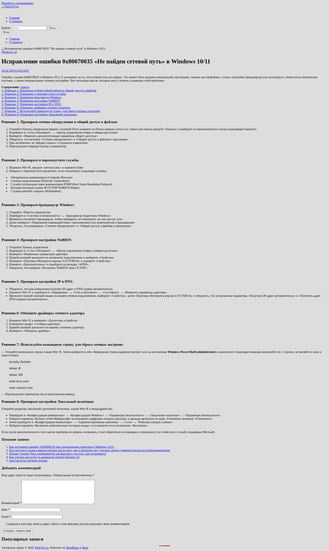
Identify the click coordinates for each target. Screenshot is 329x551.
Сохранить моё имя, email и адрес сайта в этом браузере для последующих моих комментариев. (68, 524)
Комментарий (12, 503)
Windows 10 (9, 52)
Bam (85, 547)
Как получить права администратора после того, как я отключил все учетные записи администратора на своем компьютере (89, 450)
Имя (5, 509)
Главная (14, 17)
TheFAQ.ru (41, 547)
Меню (6, 32)
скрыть (24, 87)
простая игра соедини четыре (28, 460)
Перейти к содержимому (18, 3)
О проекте (15, 21)
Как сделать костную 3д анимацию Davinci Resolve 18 (44, 457)
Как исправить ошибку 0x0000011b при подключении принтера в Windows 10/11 (61, 446)
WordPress (72, 547)
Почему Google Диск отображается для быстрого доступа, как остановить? (57, 453)
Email (6, 516)
